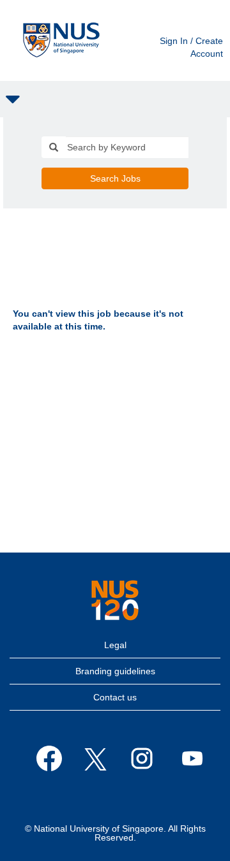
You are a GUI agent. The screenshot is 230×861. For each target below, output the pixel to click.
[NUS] (115, 600)
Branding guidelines (115, 671)
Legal (115, 645)
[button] (115, 99)
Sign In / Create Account (191, 47)
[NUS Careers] (61, 40)
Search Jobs (115, 178)
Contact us (115, 697)
